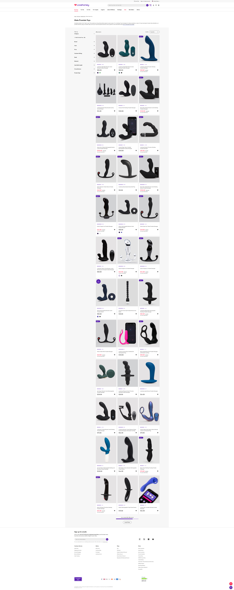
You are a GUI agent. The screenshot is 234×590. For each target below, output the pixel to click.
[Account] (153, 5)
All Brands (118, 550)
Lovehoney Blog (98, 550)
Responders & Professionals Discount (123, 557)
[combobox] (128, 5)
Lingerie (103, 9)
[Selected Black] (98, 72)
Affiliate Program (141, 563)
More (139, 546)
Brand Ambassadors (141, 565)
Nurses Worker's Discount (121, 555)
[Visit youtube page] (153, 539)
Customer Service (78, 546)
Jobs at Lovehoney (141, 552)
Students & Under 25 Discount (122, 552)
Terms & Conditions (141, 554)
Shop (118, 546)
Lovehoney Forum (99, 554)
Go (107, 539)
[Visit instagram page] (148, 539)
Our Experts (98, 552)
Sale (125, 9)
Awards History (140, 550)
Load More (127, 522)
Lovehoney (117, 12)
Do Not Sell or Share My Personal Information (146, 561)
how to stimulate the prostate (128, 24)
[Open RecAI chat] (230, 583)
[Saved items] (114, 70)
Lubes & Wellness (111, 9)
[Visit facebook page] (139, 539)
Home (75, 16)
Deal (140, 36)
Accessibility (140, 569)
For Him (88, 9)
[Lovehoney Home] (81, 5)
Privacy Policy (140, 555)
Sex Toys (76, 9)
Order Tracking (76, 555)
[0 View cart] (158, 5)
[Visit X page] (144, 539)
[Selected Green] (100, 72)
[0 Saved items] (156, 5)
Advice (138, 9)
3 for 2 (119, 156)
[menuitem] (76, 9)
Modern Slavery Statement (142, 567)
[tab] (84, 34)
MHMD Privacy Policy (142, 557)
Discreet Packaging (77, 552)
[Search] (147, 5)
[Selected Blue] (121, 232)
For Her (82, 9)
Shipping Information (77, 550)
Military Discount (120, 554)
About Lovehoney (141, 548)
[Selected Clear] (100, 233)
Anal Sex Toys (83, 16)
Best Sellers (131, 9)
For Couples (95, 9)
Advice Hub (98, 548)
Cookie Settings (141, 559)
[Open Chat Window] (230, 587)
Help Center (76, 548)
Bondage (119, 9)
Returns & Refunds (77, 554)
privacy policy (105, 541)
